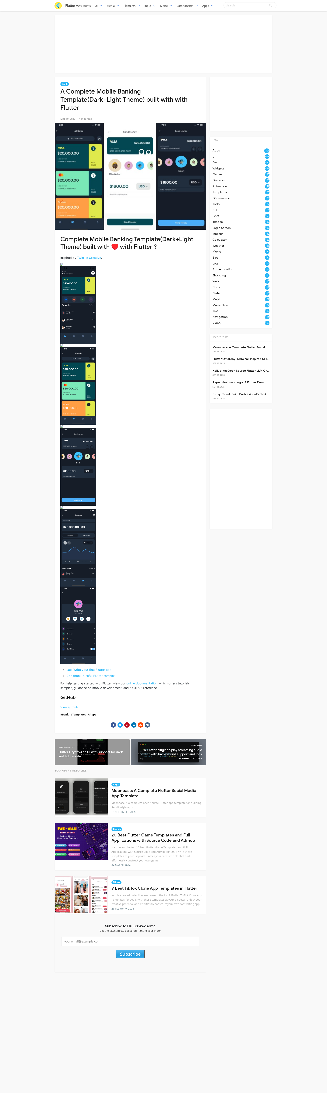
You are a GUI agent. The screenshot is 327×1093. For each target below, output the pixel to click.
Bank (65, 84)
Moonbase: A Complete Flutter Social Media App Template (254, 347)
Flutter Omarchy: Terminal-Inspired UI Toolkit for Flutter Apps (255, 359)
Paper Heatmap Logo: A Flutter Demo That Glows (247, 382)
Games (117, 829)
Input (147, 6)
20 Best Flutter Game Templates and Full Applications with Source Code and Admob (153, 837)
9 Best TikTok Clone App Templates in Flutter (154, 888)
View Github (69, 707)
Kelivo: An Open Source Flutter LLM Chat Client (246, 371)
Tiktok (116, 882)
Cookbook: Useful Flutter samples (90, 676)
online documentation (141, 683)
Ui (96, 6)
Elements (129, 6)
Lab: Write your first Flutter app (88, 670)
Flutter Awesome (78, 6)
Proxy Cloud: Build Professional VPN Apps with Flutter (250, 394)
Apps (205, 6)
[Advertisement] (163, 43)
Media (111, 6)
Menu (164, 6)
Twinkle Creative (89, 258)
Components (185, 6)
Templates (79, 714)
